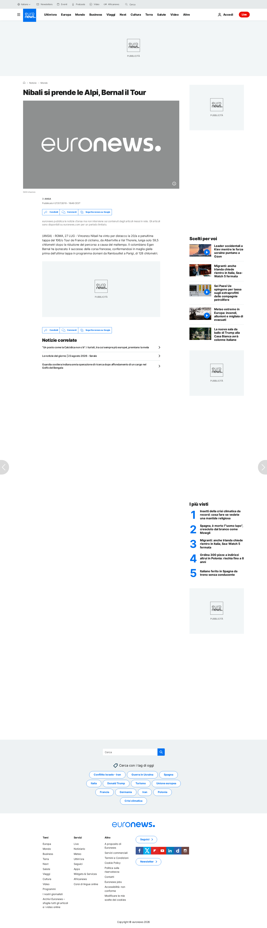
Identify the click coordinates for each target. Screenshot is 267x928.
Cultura (136, 14)
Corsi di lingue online (86, 883)
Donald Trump (116, 783)
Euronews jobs (113, 881)
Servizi (78, 837)
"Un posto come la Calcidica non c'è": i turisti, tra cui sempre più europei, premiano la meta (95, 347)
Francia (104, 792)
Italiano (24, 4)
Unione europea (166, 783)
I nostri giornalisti (53, 894)
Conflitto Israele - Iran (107, 774)
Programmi (49, 889)
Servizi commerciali (116, 852)
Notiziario (79, 848)
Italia (94, 783)
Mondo (80, 14)
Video (174, 14)
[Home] (24, 83)
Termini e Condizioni (116, 857)
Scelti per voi (203, 238)
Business (95, 14)
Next (123, 14)
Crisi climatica (133, 800)
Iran (144, 792)
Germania (126, 792)
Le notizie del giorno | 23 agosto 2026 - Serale (69, 355)
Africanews (80, 879)
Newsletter (147, 861)
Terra (149, 14)
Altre (107, 837)
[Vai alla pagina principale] (29, 15)
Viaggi (110, 14)
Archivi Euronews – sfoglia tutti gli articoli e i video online (55, 902)
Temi (45, 837)
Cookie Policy (113, 862)
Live (244, 14)
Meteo (77, 853)
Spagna (168, 774)
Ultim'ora (50, 14)
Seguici (78, 863)
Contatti (109, 876)
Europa (66, 14)
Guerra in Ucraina (142, 774)
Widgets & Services (85, 873)
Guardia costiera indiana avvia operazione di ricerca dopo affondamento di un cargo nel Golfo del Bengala (94, 366)
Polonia (162, 792)
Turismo (140, 783)
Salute (161, 14)
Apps (77, 869)
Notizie (33, 83)
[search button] (126, 4)
